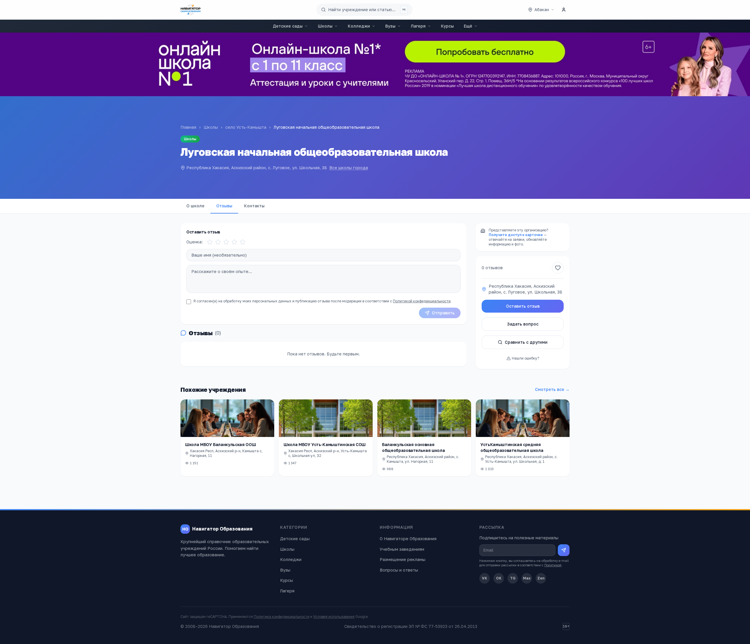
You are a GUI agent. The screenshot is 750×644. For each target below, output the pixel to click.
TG (513, 578)
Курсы (447, 25)
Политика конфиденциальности (281, 616)
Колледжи (359, 25)
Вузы (390, 25)
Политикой (552, 565)
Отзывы (224, 205)
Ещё (468, 25)
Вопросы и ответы (399, 569)
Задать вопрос (522, 323)
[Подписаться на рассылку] (564, 550)
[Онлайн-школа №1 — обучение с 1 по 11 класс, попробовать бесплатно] (375, 64)
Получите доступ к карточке (516, 235)
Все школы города (348, 167)
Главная (188, 127)
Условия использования (333, 616)
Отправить (443, 312)
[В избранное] (558, 268)
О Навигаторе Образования (408, 538)
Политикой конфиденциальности (422, 301)
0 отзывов (492, 267)
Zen (541, 578)
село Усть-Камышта (245, 127)
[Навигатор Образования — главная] (190, 9)
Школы (325, 25)
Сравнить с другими (526, 342)
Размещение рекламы (402, 559)
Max (527, 578)
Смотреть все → (552, 389)
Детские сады (288, 25)
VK (484, 578)
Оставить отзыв (523, 306)
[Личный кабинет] (564, 10)
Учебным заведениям (402, 549)
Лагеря (418, 25)
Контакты (254, 205)
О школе (195, 205)
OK (499, 578)
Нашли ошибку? (525, 358)
